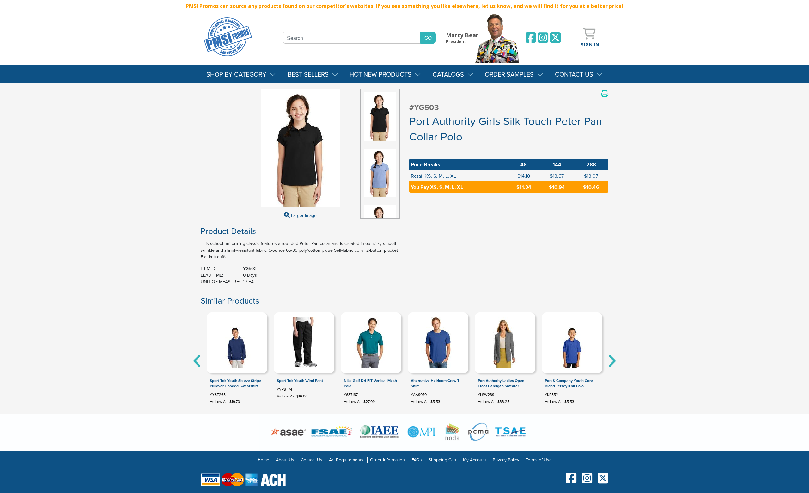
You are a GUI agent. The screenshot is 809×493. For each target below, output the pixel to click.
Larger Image (303, 215)
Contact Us (311, 460)
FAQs (416, 460)
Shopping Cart (442, 460)
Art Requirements (346, 460)
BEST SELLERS (308, 74)
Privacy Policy (506, 460)
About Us (285, 460)
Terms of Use (539, 460)
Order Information (387, 460)
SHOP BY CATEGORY (236, 74)
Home (263, 460)
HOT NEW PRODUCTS (380, 74)
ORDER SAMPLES (509, 74)
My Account (474, 460)
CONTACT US (574, 74)
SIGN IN (590, 44)
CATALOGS (448, 74)
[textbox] (352, 38)
